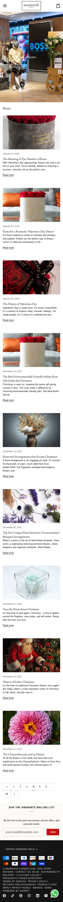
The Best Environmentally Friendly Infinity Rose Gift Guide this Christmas (30, 378)
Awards (38, 888)
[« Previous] (7, 786)
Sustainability (50, 872)
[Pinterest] (20, 895)
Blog (36, 872)
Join (53, 832)
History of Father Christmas (18, 682)
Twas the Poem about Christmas (21, 609)
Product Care (47, 884)
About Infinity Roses (17, 888)
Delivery (9, 875)
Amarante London (17, 869)
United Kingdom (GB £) (20, 849)
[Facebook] (4, 895)
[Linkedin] (37, 895)
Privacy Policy (38, 881)
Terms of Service (14, 881)
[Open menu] (8, 6)
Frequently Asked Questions (22, 878)
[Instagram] (29, 895)
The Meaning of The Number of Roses (25, 159)
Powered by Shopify (16, 891)
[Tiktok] (12, 895)
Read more (8, 175)
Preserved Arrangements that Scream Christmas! (30, 456)
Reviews (8, 872)
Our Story (44, 869)
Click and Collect (29, 875)
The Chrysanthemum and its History (23, 754)
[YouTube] (46, 895)
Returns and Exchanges (19, 884)
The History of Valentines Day (20, 304)
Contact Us (23, 872)
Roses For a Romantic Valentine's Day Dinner (28, 231)
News (48, 888)
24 (6, 794)
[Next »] (14, 793)
